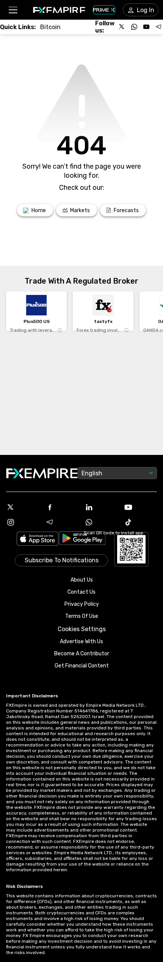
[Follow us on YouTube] (146, 26)
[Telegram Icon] (62, 522)
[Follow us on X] (122, 26)
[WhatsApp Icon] (101, 522)
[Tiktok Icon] (140, 522)
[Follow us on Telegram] (158, 26)
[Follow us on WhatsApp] (134, 26)
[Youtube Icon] (140, 507)
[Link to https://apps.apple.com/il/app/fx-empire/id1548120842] (37, 539)
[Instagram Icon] (22, 522)
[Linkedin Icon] (101, 507)
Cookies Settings (82, 629)
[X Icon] (22, 507)
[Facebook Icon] (62, 507)
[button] (13, 10)
